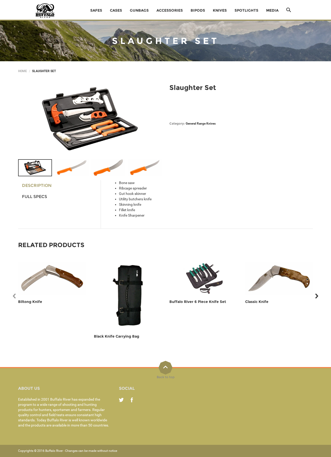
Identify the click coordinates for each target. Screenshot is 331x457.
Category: (177, 123)
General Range (196, 123)
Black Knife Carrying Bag (116, 336)
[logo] (45, 10)
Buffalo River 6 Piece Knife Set (197, 301)
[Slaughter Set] (35, 168)
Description (36, 185)
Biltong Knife (30, 301)
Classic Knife (256, 301)
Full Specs (34, 196)
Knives (211, 123)
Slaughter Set (192, 87)
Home (22, 71)
